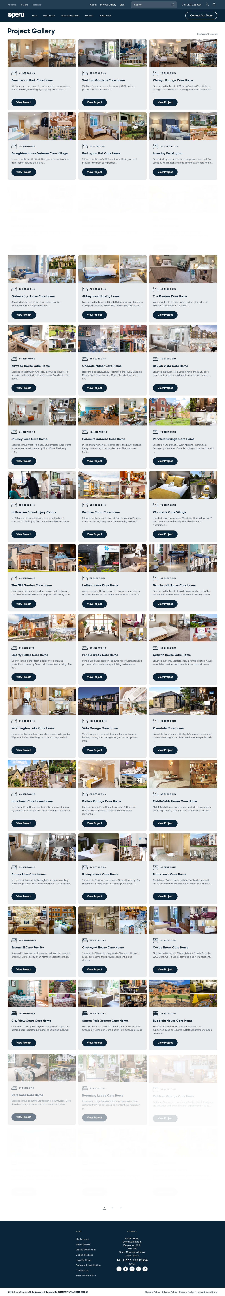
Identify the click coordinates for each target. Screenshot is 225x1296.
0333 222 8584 (135, 1260)
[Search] (173, 4)
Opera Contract (21, 1292)
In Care (24, 4)
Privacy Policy (169, 1291)
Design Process (84, 1254)
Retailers (36, 4)
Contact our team (201, 15)
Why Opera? (83, 1244)
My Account (82, 1239)
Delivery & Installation (88, 1265)
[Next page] (120, 1207)
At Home (12, 4)
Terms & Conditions (207, 1291)
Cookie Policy (152, 1291)
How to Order (84, 1260)
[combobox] (154, 4)
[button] (34, 15)
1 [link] (104, 1207)
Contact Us (82, 1270)
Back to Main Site (86, 1275)
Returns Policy (186, 1291)
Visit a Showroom (86, 1249)
